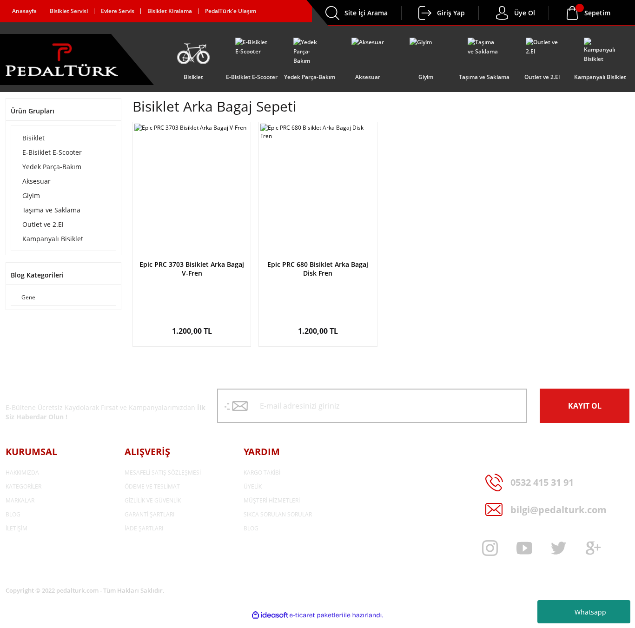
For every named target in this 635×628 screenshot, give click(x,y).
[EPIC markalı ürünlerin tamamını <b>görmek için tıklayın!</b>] (192, 249)
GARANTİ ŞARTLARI (149, 514)
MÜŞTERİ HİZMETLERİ (272, 500)
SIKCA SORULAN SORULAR (278, 514)
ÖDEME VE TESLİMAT (152, 486)
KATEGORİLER (23, 486)
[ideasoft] (270, 615)
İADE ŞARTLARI (144, 528)
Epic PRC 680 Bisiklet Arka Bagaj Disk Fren (317, 269)
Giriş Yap (451, 12)
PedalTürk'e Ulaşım (230, 11)
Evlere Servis (117, 11)
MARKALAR (20, 500)
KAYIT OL (585, 406)
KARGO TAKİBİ (262, 472)
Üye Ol (524, 12)
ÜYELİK (253, 486)
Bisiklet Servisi (69, 11)
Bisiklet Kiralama (169, 11)
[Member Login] (425, 13)
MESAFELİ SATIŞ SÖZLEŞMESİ (163, 472)
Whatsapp (590, 612)
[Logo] (62, 59)
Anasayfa (24, 11)
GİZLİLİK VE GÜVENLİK (153, 500)
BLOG (13, 514)
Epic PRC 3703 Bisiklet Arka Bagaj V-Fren (191, 269)
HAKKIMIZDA (22, 472)
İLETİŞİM (16, 528)
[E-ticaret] (316, 615)
